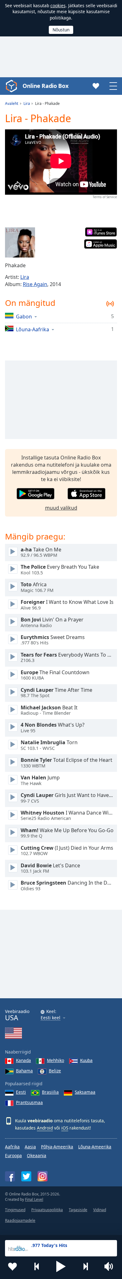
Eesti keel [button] (50, 1018)
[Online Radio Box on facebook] (10, 1176)
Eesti (21, 1092)
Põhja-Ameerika (57, 1147)
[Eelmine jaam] (36, 1266)
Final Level (34, 1199)
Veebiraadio (17, 1015)
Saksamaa (85, 1092)
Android (45, 1128)
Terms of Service (105, 197)
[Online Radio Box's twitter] (26, 1176)
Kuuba (86, 1060)
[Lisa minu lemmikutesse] (12, 1266)
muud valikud (61, 507)
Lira (24, 277)
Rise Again (35, 284)
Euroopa (13, 1155)
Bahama (24, 1071)
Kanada (23, 1060)
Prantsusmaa (29, 1102)
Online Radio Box (45, 85)
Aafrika (12, 1147)
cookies (58, 5)
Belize (55, 1071)
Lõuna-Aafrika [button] (32, 329)
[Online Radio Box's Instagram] (43, 1176)
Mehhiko (55, 1060)
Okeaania (36, 1155)
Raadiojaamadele (20, 1220)
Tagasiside (78, 1209)
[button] (61, 1266)
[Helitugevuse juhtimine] (109, 1266)
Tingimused (15, 1209)
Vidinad (99, 1209)
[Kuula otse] (13, 551)
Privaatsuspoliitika (47, 1209)
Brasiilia (50, 1092)
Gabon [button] (24, 316)
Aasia (30, 1147)
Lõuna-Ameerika (94, 1147)
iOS (64, 1128)
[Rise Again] (20, 242)
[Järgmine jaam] (85, 1266)
